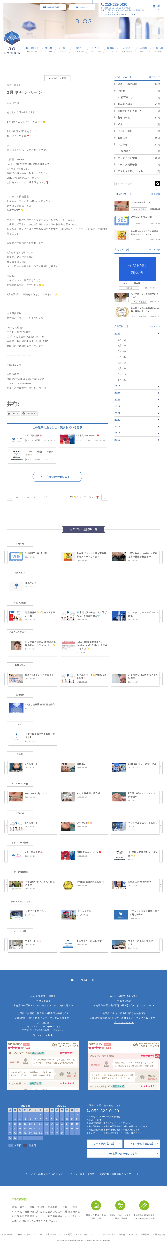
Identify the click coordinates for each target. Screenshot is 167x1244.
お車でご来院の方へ (35, 911)
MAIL (159, 6)
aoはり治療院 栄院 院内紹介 (40, 704)
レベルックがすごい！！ (142, 202)
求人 (120, 124)
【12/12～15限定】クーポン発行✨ (39, 453)
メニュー (48, 49)
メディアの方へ (126, 49)
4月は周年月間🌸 (33, 435)
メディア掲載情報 (127, 164)
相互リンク (127, 97)
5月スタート (31, 823)
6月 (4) (122, 351)
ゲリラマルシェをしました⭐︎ (142, 823)
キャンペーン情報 (33, 440)
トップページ (8, 1234)
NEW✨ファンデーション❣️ (83, 497)
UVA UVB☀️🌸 (85, 823)
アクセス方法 (84, 911)
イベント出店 (125, 131)
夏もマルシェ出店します (89, 941)
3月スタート (31, 764)
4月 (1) (122, 362)
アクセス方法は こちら (130, 171)
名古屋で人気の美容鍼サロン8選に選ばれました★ (145, 309)
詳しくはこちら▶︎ (128, 14)
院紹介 (143, 49)
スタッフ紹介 (95, 49)
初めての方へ (32, 49)
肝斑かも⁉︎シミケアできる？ (39, 675)
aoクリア (133, 1234)
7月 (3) (122, 345)
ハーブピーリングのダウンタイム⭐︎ (144, 295)
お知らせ (123, 137)
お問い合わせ (159, 1234)
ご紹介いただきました (130, 111)
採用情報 (158, 49)
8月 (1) (122, 339)
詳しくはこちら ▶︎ (43, 1035)
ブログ (110, 49)
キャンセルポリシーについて (32, 497)
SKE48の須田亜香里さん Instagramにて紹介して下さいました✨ (92, 645)
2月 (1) (122, 374)
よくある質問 (78, 49)
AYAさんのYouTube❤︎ (140, 882)
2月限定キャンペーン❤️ (87, 435)
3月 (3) (122, 368)
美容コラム (124, 117)
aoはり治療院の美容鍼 (88, 793)
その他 (121, 90)
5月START (82, 764)
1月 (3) (122, 380)
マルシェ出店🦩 (33, 941)
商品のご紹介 (125, 104)
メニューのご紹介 (127, 84)
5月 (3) (122, 357)
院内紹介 (126, 151)
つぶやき (123, 144)
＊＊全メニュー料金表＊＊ (131, 283)
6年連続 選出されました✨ (90, 882)
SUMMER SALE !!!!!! (142, 217)
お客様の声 (62, 49)
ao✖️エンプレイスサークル (142, 764)
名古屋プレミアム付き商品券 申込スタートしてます (144, 232)
